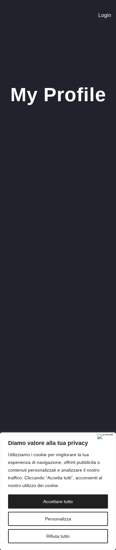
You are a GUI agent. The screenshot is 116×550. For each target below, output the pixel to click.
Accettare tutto (58, 501)
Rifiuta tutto (58, 536)
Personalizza (58, 518)
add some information (60, 402)
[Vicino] (105, 436)
